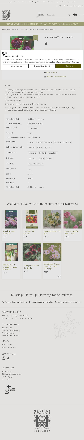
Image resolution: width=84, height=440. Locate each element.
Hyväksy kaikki (68, 66)
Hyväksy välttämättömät (42, 66)
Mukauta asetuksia (16, 66)
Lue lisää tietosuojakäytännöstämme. (65, 62)
